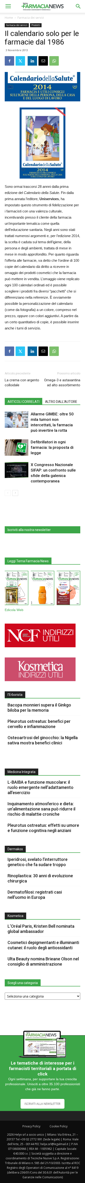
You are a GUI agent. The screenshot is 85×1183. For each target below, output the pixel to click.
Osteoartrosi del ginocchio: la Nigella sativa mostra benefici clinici (43, 740)
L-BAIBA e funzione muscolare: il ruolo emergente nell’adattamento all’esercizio (40, 787)
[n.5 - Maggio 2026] (68, 589)
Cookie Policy (59, 1126)
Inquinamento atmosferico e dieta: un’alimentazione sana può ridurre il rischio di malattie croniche (41, 809)
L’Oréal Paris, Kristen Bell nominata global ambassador (41, 929)
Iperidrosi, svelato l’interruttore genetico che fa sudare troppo (38, 862)
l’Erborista (15, 695)
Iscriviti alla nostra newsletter (29, 530)
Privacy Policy (31, 1126)
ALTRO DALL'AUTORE (61, 402)
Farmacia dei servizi (30, 18)
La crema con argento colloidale (22, 382)
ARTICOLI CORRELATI (23, 402)
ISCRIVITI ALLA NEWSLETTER (42, 1104)
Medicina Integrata (21, 772)
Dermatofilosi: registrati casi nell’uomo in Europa (35, 895)
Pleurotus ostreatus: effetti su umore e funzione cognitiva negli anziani (43, 828)
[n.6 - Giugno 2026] (42, 589)
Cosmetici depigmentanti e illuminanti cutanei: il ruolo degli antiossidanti (43, 945)
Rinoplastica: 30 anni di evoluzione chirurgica (40, 878)
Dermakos (15, 849)
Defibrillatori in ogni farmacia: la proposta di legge (52, 447)
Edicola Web (14, 610)
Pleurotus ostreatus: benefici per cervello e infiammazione (39, 724)
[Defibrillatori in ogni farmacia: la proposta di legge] (16, 447)
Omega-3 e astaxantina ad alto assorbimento (62, 382)
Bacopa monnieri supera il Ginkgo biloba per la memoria (39, 707)
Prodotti (35, 25)
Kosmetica (15, 916)
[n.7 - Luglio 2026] (16, 589)
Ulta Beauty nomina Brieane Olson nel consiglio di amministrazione (43, 961)
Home (9, 18)
